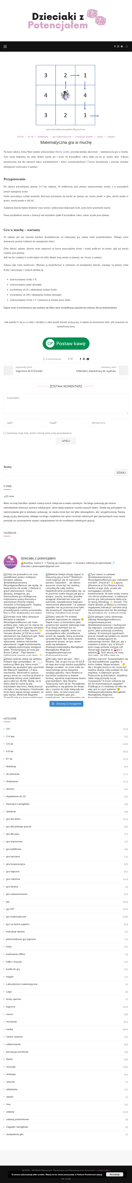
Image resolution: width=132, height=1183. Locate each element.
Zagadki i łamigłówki (67, 1127)
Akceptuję (115, 1174)
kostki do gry (67, 969)
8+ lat (31, 136)
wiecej (99, 1174)
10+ (67, 729)
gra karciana (67, 856)
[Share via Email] (88, 359)
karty (67, 946)
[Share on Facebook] (80, 359)
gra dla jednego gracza (67, 826)
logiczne (67, 1006)
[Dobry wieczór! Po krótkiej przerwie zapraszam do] (66, 635)
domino (67, 789)
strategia (67, 1074)
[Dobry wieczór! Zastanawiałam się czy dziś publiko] (108, 677)
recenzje (67, 1066)
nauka (100, 136)
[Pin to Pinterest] (84, 359)
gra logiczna (67, 871)
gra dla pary (67, 834)
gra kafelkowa (67, 849)
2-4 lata (67, 736)
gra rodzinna (67, 879)
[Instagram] (118, 47)
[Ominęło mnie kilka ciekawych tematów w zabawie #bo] (24, 635)
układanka (67, 1089)
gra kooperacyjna (67, 864)
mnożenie (67, 1021)
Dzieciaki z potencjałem (97, 1170)
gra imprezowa (67, 841)
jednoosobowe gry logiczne (67, 939)
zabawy (111, 136)
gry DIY (67, 909)
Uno (67, 1104)
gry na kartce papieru (67, 924)
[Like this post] (73, 359)
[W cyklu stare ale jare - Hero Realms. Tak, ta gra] (66, 677)
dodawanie (43, 136)
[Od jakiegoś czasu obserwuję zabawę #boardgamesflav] (108, 635)
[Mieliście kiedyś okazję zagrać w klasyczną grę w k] (66, 593)
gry (67, 901)
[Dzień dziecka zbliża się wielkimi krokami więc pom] (24, 677)
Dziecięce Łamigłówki (67, 804)
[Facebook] (115, 47)
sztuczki (67, 1081)
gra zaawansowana (67, 894)
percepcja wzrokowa (67, 1051)
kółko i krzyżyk (67, 961)
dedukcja (67, 766)
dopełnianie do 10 (67, 796)
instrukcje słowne (84, 136)
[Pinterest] (122, 47)
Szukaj (7, 466)
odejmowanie (67, 1044)
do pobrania (67, 774)
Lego (67, 991)
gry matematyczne (62, 136)
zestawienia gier (67, 1134)
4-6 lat (67, 743)
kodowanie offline (67, 954)
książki (67, 976)
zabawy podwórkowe (67, 1119)
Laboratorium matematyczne (67, 984)
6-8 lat (20, 136)
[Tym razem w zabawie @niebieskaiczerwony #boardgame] (108, 593)
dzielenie (67, 811)
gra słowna (67, 886)
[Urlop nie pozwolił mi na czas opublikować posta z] (24, 593)
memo (67, 1014)
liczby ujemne (67, 999)
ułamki (67, 1096)
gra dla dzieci (67, 819)
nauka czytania (67, 1036)
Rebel (67, 1059)
